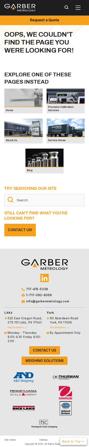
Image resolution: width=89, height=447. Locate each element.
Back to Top (72, 441)
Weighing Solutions (44, 361)
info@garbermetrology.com (47, 301)
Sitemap (43, 440)
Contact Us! (20, 230)
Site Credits (10, 440)
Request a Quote (44, 20)
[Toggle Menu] (78, 7)
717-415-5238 (37, 289)
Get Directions (16, 327)
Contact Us (44, 350)
